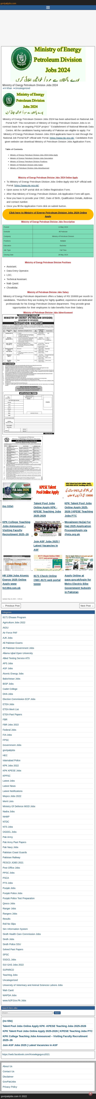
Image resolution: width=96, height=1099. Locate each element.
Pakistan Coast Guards (15, 852)
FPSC (6, 740)
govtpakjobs (9, 750)
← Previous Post (11, 605)
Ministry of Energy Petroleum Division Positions (28, 162)
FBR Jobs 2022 (11, 724)
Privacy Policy (10, 1087)
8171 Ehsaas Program (14, 617)
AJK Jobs (8, 638)
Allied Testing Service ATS (16, 658)
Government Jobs (12, 745)
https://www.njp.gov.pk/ (62, 138)
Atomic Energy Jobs (13, 673)
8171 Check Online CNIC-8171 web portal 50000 (47, 580)
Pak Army (8, 837)
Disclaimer (8, 1076)
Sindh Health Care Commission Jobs (22, 934)
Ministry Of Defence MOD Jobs (19, 806)
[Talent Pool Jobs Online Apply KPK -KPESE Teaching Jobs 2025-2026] (48, 490)
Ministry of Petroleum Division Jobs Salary (26, 165)
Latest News (9, 786)
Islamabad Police (11, 760)
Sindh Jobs (8, 939)
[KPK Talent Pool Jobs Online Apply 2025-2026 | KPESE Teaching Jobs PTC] (79, 490)
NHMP (6, 816)
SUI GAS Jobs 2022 (13, 964)
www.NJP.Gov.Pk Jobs (14, 1000)
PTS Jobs (8, 883)
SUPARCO (8, 969)
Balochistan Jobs (11, 678)
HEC (5, 755)
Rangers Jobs (10, 913)
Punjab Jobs (9, 888)
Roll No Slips (9, 924)
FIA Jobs (7, 735)
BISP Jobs (8, 683)
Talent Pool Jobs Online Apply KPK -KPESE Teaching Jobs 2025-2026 (44, 1026)
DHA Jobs (8, 694)
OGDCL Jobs (10, 832)
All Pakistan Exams (13, 643)
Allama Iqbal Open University (18, 653)
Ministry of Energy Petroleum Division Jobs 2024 (30, 85)
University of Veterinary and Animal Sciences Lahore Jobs (33, 985)
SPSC (6, 954)
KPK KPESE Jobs (12, 770)
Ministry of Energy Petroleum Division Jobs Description (31, 158)
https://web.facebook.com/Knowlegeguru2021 (26, 1054)
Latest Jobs (9, 780)
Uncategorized (22, 88)
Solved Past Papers (13, 949)
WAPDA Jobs (10, 995)
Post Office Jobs (11, 867)
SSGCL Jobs (9, 959)
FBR (5, 719)
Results (6, 919)
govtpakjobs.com (8, 3)
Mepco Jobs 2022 (12, 796)
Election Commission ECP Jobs (19, 699)
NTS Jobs (8, 827)
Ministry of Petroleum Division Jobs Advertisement (29, 168)
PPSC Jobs (9, 872)
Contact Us (8, 1071)
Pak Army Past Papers (14, 842)
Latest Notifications (12, 791)
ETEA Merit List (11, 709)
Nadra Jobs (9, 811)
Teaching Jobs (10, 975)
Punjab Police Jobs (12, 893)
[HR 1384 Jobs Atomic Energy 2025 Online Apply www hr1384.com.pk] (17, 563)
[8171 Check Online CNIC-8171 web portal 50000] (48, 563)
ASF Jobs (8, 668)
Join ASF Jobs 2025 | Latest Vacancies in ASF (46, 545)
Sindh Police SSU (12, 944)
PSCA (6, 878)
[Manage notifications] (90, 1094)
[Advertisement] (48, 28)
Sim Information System (15, 929)
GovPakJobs (9, 1081)
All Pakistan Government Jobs (18, 648)
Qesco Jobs (9, 903)
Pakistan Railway (11, 857)
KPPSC (6, 775)
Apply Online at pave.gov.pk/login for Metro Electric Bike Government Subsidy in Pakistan (78, 584)
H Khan (8, 88)
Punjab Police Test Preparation (19, 898)
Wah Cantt (8, 990)
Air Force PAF (10, 632)
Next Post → (87, 605)
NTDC (6, 821)
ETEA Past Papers (12, 714)
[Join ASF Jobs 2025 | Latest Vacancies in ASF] (48, 529)
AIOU (5, 627)
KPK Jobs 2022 (11, 765)
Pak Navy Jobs (10, 847)
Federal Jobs (9, 730)
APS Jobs (8, 663)
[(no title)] (17, 492)
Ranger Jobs (9, 908)
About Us (7, 1066)
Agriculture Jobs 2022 (14, 622)
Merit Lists (8, 801)
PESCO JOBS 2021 (13, 862)
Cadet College (10, 689)
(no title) (7, 506)
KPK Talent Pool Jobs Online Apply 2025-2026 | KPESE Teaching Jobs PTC (48, 1031)
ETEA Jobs (8, 704)
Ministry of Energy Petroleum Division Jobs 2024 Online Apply (34, 155)
